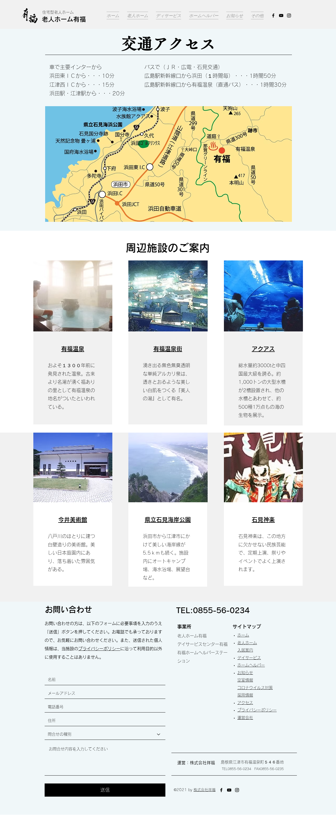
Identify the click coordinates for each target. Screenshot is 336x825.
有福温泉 (72, 349)
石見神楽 (263, 519)
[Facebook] (273, 15)
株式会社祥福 (204, 790)
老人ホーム (247, 643)
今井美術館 (72, 519)
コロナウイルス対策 (255, 688)
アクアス (263, 349)
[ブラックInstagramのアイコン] (289, 15)
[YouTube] (281, 15)
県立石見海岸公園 (168, 519)
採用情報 (245, 695)
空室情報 (245, 680)
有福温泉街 (167, 349)
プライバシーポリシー (99, 649)
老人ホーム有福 (64, 19)
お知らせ (245, 673)
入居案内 (245, 650)
